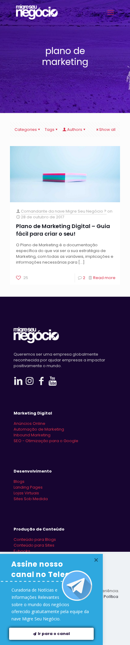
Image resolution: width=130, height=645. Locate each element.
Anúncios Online (29, 423)
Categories (26, 129)
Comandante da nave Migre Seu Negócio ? (63, 211)
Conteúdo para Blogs (35, 539)
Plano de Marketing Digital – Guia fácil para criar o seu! (63, 229)
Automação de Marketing (39, 429)
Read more (104, 278)
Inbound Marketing (32, 435)
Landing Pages (28, 487)
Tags (49, 129)
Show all (107, 129)
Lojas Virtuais (26, 493)
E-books (22, 551)
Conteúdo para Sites (34, 545)
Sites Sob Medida (31, 499)
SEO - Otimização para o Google (46, 441)
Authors (74, 129)
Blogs (19, 481)
